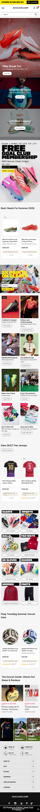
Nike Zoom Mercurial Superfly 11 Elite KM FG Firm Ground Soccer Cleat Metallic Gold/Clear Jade (10, 241)
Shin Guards (29, 579)
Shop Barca (20, 97)
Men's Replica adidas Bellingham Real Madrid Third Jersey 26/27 (29, 482)
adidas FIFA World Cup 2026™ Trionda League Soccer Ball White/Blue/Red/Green (30, 650)
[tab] (20, 761)
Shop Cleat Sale (26, 432)
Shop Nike (7, 73)
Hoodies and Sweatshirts (10, 603)
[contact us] (20, 798)
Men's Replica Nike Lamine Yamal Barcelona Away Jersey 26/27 (9, 482)
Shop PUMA (6, 399)
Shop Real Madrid (27, 330)
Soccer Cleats (11, 531)
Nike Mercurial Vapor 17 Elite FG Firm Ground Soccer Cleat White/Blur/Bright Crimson (29, 241)
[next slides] (38, 698)
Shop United (25, 365)
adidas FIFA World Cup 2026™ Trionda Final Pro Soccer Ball (10, 650)
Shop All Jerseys (7, 450)
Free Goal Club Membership (11, 2)
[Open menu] (3, 8)
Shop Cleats (20, 171)
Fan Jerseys (29, 531)
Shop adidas (6, 325)
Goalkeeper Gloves (10, 579)
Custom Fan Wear (29, 555)
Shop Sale (6, 434)
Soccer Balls (10, 555)
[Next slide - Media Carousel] (38, 728)
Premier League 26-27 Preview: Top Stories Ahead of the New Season (12, 708)
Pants (29, 603)
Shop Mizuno (7, 363)
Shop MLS (25, 399)
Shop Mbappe (20, 128)
